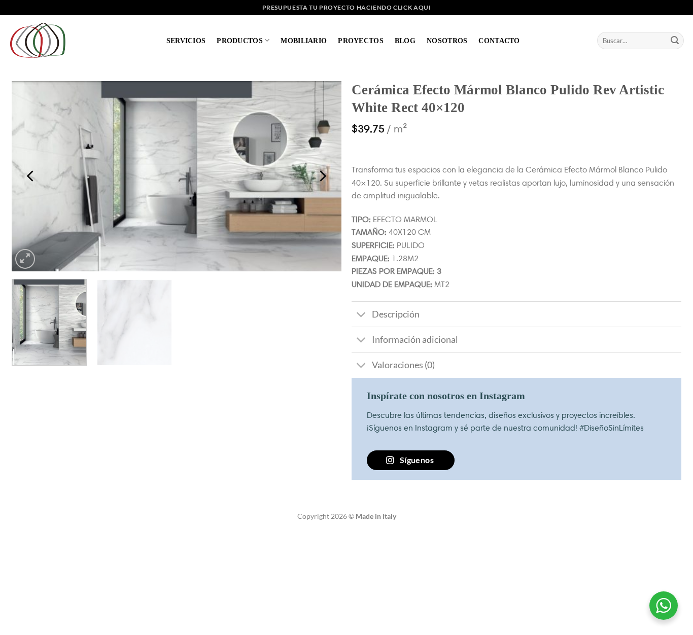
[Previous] (31, 176)
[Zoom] (25, 259)
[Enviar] (674, 40)
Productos (240, 41)
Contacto (498, 41)
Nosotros (447, 41)
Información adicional (415, 339)
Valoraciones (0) (403, 365)
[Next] (322, 176)
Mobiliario (304, 41)
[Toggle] (361, 315)
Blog (405, 41)
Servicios (186, 41)
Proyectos (361, 41)
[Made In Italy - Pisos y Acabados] (41, 40)
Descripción (396, 314)
